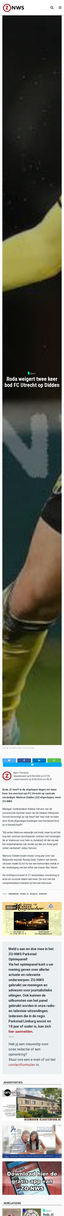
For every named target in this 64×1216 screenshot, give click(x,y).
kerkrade (14, 894)
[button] (9, 760)
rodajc (34, 894)
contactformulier (22, 1065)
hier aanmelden (20, 1031)
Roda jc (25, 894)
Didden (43, 894)
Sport (33, 373)
